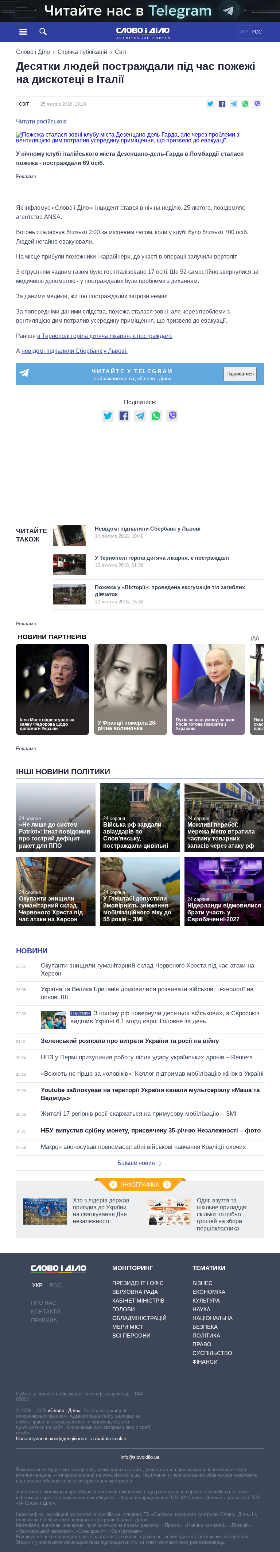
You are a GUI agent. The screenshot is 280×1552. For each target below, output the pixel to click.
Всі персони (131, 1335)
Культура (206, 1300)
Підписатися (240, 374)
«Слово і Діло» (64, 1410)
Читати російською (41, 122)
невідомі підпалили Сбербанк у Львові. (75, 351)
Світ (121, 52)
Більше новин (136, 1163)
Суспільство (212, 1353)
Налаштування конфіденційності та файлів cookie (71, 1438)
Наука (201, 1309)
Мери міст (127, 1327)
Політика (206, 1335)
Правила (44, 1320)
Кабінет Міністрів (138, 1300)
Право (201, 1344)
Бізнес (202, 1283)
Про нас (43, 1303)
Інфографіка (140, 1185)
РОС (257, 31)
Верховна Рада (135, 1292)
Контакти (45, 1311)
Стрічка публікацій (82, 52)
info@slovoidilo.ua (140, 1457)
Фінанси (205, 1362)
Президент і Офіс (138, 1283)
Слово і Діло (33, 52)
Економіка (208, 1292)
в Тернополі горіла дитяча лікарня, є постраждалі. (104, 336)
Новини (31, 951)
